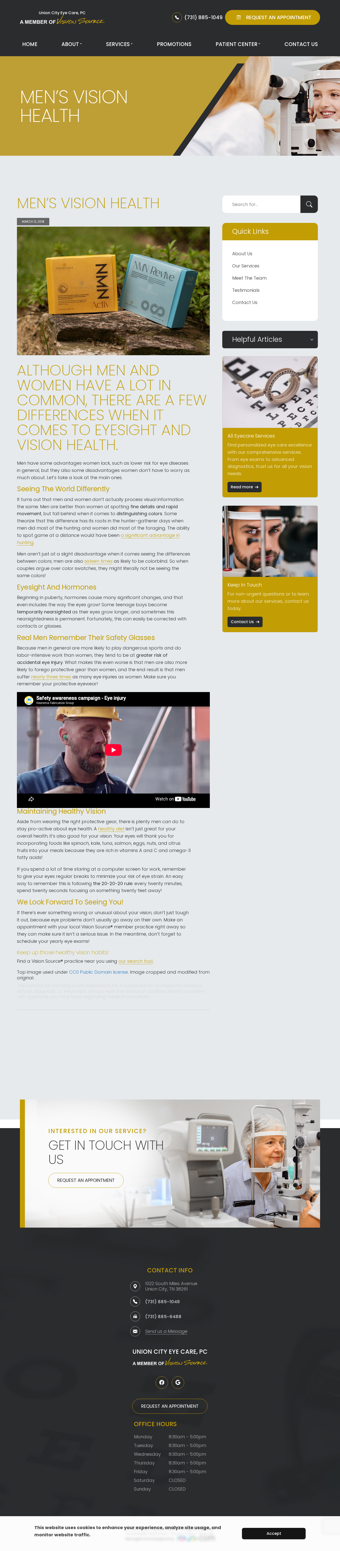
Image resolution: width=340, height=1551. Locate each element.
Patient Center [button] (236, 44)
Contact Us (301, 44)
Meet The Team (249, 278)
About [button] (70, 44)
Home (29, 44)
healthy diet (111, 829)
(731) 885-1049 (162, 1302)
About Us (242, 253)
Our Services (245, 266)
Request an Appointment (86, 1180)
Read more (242, 487)
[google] (178, 1382)
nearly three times (51, 677)
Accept (274, 1533)
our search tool (135, 961)
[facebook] (162, 1382)
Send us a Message (166, 1331)
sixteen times (98, 561)
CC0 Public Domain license (98, 972)
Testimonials (246, 290)
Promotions (174, 44)
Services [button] (118, 44)
